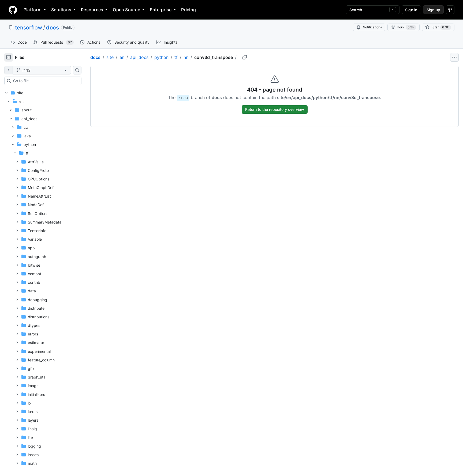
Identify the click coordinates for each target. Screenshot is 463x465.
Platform (33, 9)
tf (176, 57)
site (110, 57)
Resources (92, 9)
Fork (405, 27)
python (161, 57)
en (122, 57)
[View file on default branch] (8, 70)
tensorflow (28, 27)
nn (186, 57)
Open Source (126, 9)
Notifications (372, 27)
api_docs (139, 57)
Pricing (188, 9)
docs (52, 27)
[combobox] (45, 81)
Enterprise (160, 9)
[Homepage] (13, 9)
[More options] (454, 57)
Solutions (61, 9)
